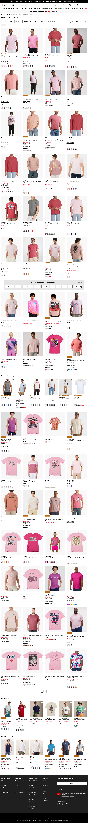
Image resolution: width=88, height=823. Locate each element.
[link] (11, 61)
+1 (55, 487)
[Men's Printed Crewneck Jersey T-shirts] (11, 344)
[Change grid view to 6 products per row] (72, 21)
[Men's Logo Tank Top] (11, 424)
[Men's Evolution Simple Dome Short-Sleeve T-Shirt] (77, 424)
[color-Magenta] (46, 369)
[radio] (2, 66)
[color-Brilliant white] (26, 486)
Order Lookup (3, 785)
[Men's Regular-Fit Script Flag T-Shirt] (55, 249)
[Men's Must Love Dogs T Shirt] (33, 661)
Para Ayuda (3, 787)
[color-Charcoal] (52, 148)
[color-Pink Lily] (46, 276)
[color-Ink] (24, 231)
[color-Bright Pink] (46, 562)
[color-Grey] (50, 148)
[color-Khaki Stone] (69, 449)
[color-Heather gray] (81, 405)
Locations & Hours (32, 783)
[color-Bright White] (69, 67)
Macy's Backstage (32, 787)
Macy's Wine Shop (32, 792)
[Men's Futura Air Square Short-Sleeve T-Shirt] (33, 82)
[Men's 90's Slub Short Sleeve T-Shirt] (11, 502)
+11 (77, 67)
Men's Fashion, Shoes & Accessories (10, 14)
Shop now (55, 11)
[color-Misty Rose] (67, 277)
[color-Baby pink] (67, 189)
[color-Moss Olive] (69, 105)
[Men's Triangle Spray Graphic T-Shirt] (11, 578)
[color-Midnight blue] (23, 768)
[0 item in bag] (86, 5)
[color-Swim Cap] (46, 768)
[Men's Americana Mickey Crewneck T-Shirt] (51, 709)
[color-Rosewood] (46, 66)
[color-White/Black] (6, 66)
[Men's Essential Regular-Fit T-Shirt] (33, 40)
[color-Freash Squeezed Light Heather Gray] (32, 365)
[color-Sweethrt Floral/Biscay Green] (75, 726)
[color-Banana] (30, 443)
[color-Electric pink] (67, 604)
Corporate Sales (46, 783)
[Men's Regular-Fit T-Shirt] (33, 249)
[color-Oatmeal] (26, 150)
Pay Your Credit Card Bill (19, 792)
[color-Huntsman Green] (26, 66)
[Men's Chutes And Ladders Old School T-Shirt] (33, 542)
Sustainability (45, 800)
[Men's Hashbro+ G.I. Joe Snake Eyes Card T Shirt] (11, 466)
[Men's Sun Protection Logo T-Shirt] (55, 578)
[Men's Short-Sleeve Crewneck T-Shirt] (55, 82)
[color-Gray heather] (54, 66)
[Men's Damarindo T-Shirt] (33, 466)
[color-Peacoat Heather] (60, 768)
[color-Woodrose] (67, 105)
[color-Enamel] (2, 729)
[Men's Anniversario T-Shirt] (77, 466)
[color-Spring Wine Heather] (28, 231)
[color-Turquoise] (8, 562)
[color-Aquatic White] (8, 326)
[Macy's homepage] (2, 14)
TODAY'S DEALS (14, 1)
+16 (77, 188)
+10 (78, 149)
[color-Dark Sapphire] (71, 67)
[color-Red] (74, 189)
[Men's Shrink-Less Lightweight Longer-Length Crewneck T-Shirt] (77, 661)
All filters (80, 282)
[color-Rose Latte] (46, 328)
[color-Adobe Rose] (24, 193)
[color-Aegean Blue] (8, 405)
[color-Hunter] (69, 687)
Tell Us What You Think (33, 806)
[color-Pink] (2, 275)
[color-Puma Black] (50, 328)
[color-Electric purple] (69, 604)
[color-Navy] (4, 108)
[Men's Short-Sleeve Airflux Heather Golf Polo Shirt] (65, 747)
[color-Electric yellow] (74, 604)
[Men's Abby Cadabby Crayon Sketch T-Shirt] (11, 661)
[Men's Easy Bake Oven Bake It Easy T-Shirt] (55, 619)
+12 (12, 65)
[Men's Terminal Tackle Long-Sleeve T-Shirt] (77, 344)
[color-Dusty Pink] (24, 150)
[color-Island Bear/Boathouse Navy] (77, 726)
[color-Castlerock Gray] (2, 405)
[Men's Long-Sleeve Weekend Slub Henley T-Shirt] (33, 166)
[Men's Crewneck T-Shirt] (11, 249)
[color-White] (28, 66)
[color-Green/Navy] (19, 730)
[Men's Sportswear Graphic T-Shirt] (77, 304)
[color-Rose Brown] (30, 150)
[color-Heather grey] (37, 768)
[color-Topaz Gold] (28, 108)
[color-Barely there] (24, 486)
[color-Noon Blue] (8, 108)
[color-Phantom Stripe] (54, 405)
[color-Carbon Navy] (71, 645)
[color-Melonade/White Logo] (67, 369)
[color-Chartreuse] (28, 274)
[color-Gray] (35, 405)
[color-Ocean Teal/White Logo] (69, 369)
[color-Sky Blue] (17, 407)
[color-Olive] (54, 148)
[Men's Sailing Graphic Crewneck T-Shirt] (77, 502)
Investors (44, 787)
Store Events (31, 799)
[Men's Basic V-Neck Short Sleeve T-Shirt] (77, 166)
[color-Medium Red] (50, 276)
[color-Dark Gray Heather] (4, 66)
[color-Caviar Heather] (64, 768)
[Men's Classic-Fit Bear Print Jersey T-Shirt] (36, 709)
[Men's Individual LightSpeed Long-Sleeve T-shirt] (33, 304)
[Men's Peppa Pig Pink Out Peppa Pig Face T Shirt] (55, 661)
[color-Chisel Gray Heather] (50, 405)
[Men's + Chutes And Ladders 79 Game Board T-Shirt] (77, 542)
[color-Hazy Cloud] (66, 405)
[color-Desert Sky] (32, 66)
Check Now (72, 796)
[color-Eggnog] (69, 277)
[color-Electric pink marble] (67, 687)
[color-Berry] (69, 234)
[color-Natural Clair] (4, 275)
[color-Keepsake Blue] (69, 645)
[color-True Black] (10, 108)
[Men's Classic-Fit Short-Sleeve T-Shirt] (11, 82)
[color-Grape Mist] (48, 768)
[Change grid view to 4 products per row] (70, 22)
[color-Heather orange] (76, 687)
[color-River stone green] (50, 234)
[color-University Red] (10, 66)
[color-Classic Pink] (67, 645)
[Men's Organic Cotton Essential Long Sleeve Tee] (36, 747)
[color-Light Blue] (68, 768)
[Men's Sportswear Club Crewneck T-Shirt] (11, 40)
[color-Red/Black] (32, 231)
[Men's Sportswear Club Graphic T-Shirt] (11, 123)
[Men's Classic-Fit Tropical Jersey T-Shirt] (80, 709)
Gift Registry (31, 808)
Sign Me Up (71, 783)
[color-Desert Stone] (67, 449)
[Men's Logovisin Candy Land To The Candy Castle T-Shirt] (55, 466)
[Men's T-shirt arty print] (55, 424)
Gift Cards (17, 785)
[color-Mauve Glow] (2, 108)
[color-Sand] (52, 487)
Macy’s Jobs (45, 793)
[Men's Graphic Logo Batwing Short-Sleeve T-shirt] (36, 387)
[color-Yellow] (4, 562)
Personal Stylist (32, 794)
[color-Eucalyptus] (52, 234)
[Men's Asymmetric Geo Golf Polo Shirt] (80, 747)
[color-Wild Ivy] (64, 405)
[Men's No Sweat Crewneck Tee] (77, 578)
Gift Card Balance (18, 787)
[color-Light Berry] (24, 274)
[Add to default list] (13, 380)
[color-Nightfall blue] (48, 234)
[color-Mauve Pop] (2, 367)
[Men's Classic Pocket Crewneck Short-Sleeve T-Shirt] (51, 387)
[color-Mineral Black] (48, 405)
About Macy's (45, 780)
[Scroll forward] (81, 287)
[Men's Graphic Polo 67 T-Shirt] (65, 709)
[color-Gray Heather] (30, 108)
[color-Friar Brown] (28, 193)
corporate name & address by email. (64, 820)
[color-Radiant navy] (50, 66)
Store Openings (32, 801)
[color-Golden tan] (28, 645)
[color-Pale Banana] (50, 768)
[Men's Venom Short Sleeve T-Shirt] (55, 344)
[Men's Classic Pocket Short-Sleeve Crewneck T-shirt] (77, 82)
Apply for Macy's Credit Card (20, 780)
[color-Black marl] (26, 645)
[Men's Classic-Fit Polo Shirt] (51, 747)
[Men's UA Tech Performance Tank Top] (7, 387)
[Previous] (2, 40)
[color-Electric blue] (76, 604)
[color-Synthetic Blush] (24, 66)
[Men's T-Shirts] (33, 208)
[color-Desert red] (30, 645)
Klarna (2, 783)
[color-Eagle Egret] (10, 326)
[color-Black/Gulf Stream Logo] (76, 369)
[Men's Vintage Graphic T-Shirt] (33, 344)
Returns (2, 790)
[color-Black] (30, 66)
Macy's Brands (32, 790)
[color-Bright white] (62, 768)
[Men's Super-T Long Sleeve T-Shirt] (77, 123)
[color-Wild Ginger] (67, 67)
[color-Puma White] (48, 328)
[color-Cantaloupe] (69, 189)
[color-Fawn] (24, 365)
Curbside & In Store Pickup (34, 780)
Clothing (20, 14)
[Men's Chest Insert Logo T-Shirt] (22, 387)
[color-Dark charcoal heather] (74, 149)
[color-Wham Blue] (10, 405)
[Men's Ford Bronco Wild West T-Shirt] (33, 578)
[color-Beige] (48, 369)
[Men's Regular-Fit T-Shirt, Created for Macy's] (65, 387)
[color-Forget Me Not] (30, 365)
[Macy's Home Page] (5, 5)
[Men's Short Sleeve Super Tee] (55, 40)
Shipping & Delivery (5, 792)
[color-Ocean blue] (76, 189)
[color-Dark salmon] (24, 645)
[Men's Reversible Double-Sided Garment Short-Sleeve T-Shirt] (22, 709)
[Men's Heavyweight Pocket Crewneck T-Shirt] (33, 619)
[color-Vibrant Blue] (4, 367)
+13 (77, 234)
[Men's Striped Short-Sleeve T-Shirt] (33, 502)
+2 (55, 147)
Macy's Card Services (19, 790)
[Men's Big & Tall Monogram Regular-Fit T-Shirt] (77, 619)
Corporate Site (45, 785)
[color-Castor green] (35, 768)
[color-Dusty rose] (46, 148)
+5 (77, 604)
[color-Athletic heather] (26, 443)
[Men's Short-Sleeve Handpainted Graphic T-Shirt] (77, 249)
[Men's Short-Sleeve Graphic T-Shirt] (11, 208)
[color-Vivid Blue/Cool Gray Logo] (71, 369)
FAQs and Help (4, 780)
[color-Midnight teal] (32, 645)
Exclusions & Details (65, 796)
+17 (77, 687)
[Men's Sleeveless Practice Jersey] (55, 542)
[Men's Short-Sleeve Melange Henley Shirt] (33, 123)
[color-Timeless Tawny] (25, 407)
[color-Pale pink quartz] (67, 234)
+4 (12, 108)
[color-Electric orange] (71, 604)
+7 (77, 369)
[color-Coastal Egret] (37, 405)
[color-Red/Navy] (17, 730)
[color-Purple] (54, 562)
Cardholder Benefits (18, 783)
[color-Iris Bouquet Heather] (66, 768)
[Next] (19, 40)
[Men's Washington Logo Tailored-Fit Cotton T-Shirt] (55, 502)
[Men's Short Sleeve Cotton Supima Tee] (77, 208)
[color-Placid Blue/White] (23, 730)
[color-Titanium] (8, 729)
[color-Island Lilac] (76, 67)
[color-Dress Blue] (52, 405)
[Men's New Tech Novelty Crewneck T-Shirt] (7, 709)
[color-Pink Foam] (24, 108)
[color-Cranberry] (71, 189)
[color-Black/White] (8, 66)
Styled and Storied (46, 802)
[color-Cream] (10, 487)
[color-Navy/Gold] (21, 730)
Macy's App (31, 785)
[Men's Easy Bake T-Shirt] (11, 542)
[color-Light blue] (32, 443)
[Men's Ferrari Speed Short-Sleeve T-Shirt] (55, 304)
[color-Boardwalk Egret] (4, 326)
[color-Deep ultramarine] (71, 486)
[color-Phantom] (28, 365)
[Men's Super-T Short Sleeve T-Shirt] (55, 208)
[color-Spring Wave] (28, 150)
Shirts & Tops (25, 14)
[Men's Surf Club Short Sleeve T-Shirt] (11, 619)
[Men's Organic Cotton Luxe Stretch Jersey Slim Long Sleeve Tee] (22, 747)
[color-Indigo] (39, 405)
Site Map (44, 798)
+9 (12, 191)
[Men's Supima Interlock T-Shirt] (77, 40)
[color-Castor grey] (21, 768)
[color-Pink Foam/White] (2, 66)
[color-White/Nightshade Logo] (74, 369)
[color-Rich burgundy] (48, 66)
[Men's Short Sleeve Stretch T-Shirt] (80, 387)
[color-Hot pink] (6, 562)
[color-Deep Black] (62, 405)
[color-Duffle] (26, 274)
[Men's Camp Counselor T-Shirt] (33, 424)
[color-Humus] (28, 486)
